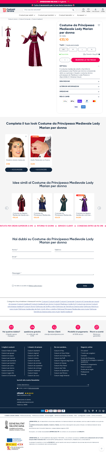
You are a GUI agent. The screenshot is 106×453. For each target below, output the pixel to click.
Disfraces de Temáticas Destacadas (69, 307)
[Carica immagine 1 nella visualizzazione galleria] (8, 31)
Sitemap (83, 374)
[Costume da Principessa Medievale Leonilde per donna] (63, 203)
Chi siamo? (84, 350)
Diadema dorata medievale (15, 160)
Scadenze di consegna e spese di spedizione (92, 361)
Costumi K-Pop (59, 350)
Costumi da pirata (34, 360)
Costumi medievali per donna (42, 304)
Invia (85, 286)
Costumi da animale (34, 363)
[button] (103, 10)
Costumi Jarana (13, 19)
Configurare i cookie (84, 415)
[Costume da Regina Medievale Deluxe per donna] (21, 203)
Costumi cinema (33, 358)
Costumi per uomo (8, 365)
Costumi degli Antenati (61, 375)
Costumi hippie (33, 373)
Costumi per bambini (8, 363)
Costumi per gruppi (8, 353)
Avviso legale (49, 415)
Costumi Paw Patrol (60, 365)
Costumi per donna (8, 368)
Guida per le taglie (72, 45)
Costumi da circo (33, 375)
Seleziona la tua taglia (85, 60)
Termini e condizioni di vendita (63, 415)
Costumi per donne (83, 304)
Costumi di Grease (60, 363)
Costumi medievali (37, 19)
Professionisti (85, 372)
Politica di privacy (25, 415)
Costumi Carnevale (24, 19)
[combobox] (49, 10)
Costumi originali (33, 353)
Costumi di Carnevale (9, 375)
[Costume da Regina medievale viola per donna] (84, 203)
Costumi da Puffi (59, 358)
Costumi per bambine (9, 360)
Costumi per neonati (8, 358)
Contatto (84, 355)
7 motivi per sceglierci (88, 353)
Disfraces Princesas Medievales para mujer (73, 309)
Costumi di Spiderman (61, 370)
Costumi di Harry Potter (61, 353)
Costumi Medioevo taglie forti (65, 304)
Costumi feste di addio (9, 350)
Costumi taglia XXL (8, 373)
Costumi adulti (53, 301)
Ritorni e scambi (86, 367)
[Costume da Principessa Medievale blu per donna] (42, 203)
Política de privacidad (33, 388)
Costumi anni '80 (33, 355)
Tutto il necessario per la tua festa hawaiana (53, 5)
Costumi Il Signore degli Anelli (64, 360)
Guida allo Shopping (88, 358)
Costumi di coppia (8, 355)
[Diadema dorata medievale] (16, 147)
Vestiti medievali (66, 312)
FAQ (75, 415)
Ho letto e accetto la (28, 286)
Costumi (45, 301)
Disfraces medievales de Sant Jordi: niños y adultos (37, 309)
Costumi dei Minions (60, 373)
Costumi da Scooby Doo (62, 355)
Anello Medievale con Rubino (40, 160)
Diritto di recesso (97, 415)
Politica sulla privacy (35, 286)
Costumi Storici (29, 307)
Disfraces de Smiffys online (46, 307)
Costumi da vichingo (34, 368)
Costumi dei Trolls (60, 368)
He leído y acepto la (28, 388)
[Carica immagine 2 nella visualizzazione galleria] (8, 42)
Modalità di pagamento (89, 364)
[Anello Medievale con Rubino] (41, 147)
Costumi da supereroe (35, 365)
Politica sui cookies (38, 415)
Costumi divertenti (34, 350)
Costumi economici (8, 370)
